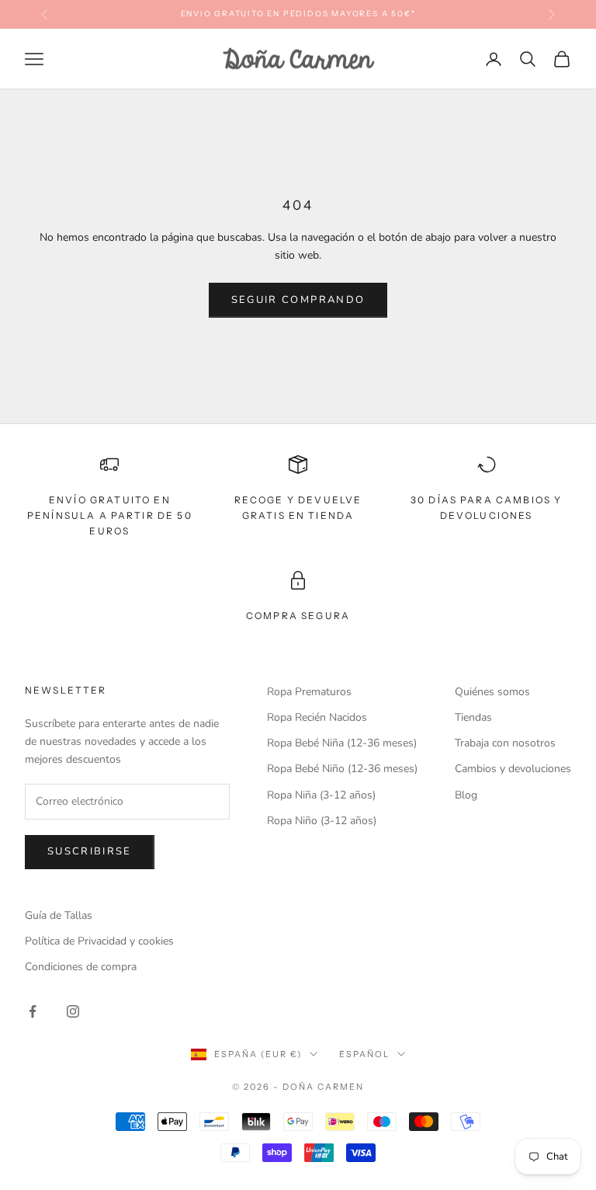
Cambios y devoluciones (513, 768)
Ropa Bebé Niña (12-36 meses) (342, 743)
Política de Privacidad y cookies (99, 941)
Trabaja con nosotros (505, 743)
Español (364, 1054)
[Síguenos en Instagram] (73, 1011)
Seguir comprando (298, 300)
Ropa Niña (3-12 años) (321, 795)
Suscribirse (89, 851)
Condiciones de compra (81, 966)
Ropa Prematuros (309, 691)
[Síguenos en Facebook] (32, 1011)
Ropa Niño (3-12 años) (321, 820)
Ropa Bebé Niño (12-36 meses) (342, 768)
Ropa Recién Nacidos (317, 717)
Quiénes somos (492, 691)
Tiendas (473, 717)
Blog (466, 795)
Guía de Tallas (58, 915)
